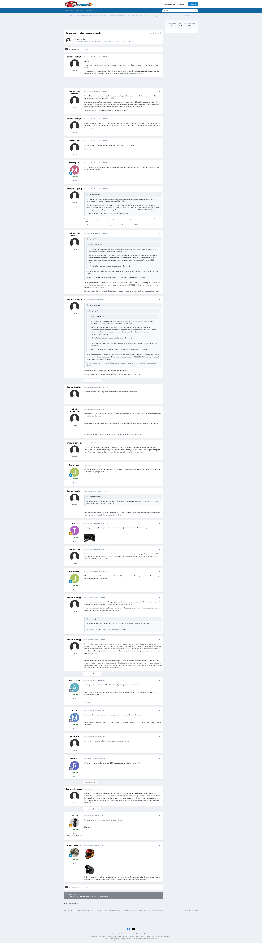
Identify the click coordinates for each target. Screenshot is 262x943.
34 (75, 728)
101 (75, 483)
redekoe (74, 758)
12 (75, 698)
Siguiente (75, 49)
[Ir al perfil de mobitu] (74, 717)
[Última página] (81, 49)
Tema (114, 934)
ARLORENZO (74, 680)
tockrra (74, 523)
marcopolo (74, 163)
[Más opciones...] (160, 57)
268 (75, 180)
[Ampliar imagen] (88, 827)
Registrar (193, 4)
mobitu (74, 710)
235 (75, 833)
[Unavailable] (89, 538)
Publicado (95, 57)
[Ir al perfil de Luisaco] (74, 822)
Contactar (139, 934)
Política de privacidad (126, 934)
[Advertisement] (113, 24)
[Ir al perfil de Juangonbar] (74, 472)
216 (75, 863)
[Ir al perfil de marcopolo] (74, 170)
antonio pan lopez (74, 845)
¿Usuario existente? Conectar (174, 4)
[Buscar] (196, 10)
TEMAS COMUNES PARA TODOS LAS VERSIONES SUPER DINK (112, 41)
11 (75, 776)
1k (75, 541)
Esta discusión (186, 10)
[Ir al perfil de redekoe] (74, 765)
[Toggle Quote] (87, 194)
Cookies (147, 934)
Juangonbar (74, 465)
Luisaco (74, 815)
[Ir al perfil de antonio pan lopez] (74, 852)
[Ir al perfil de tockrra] (74, 530)
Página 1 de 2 (89, 49)
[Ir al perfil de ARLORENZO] (74, 687)
